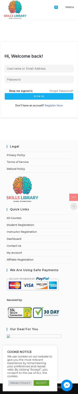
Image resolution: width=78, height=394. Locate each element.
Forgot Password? (61, 91)
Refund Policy (16, 169)
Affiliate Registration (20, 259)
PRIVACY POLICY (20, 382)
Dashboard (14, 239)
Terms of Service (18, 162)
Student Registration (20, 225)
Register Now (54, 105)
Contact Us (14, 245)
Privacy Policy (16, 155)
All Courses (14, 218)
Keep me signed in (21, 90)
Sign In (39, 96)
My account (14, 252)
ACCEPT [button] (41, 383)
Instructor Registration (22, 231)
